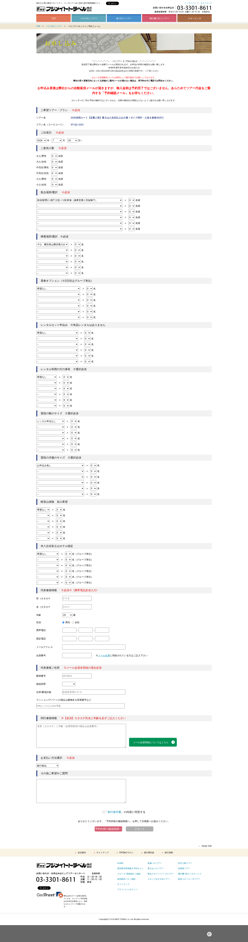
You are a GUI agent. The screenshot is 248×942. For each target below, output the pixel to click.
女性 (77, 622)
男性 (67, 622)
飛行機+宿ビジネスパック (189, 874)
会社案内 (82, 852)
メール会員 (104, 655)
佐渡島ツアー (184, 868)
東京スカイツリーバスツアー (161, 874)
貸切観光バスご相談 (126, 879)
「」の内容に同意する (125, 812)
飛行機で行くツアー (159, 18)
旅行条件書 (114, 812)
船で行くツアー (124, 18)
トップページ (190, 3)
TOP (53, 18)
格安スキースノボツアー (189, 879)
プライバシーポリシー (127, 889)
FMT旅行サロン (126, 852)
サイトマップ (206, 3)
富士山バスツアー (156, 868)
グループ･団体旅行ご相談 (129, 874)
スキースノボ (194, 18)
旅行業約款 (149, 852)
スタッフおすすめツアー (159, 879)
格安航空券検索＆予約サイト (130, 868)
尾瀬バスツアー (155, 863)
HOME (120, 863)
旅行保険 (169, 852)
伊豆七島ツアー (185, 863)
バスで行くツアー (89, 18)
